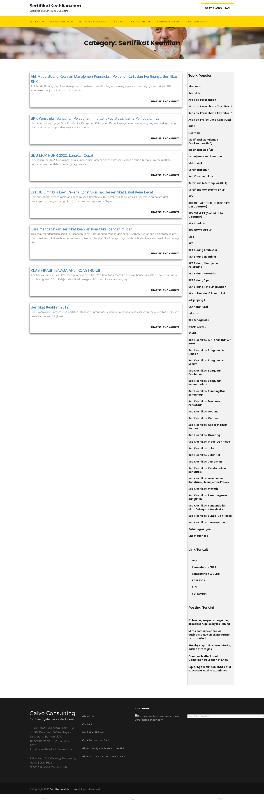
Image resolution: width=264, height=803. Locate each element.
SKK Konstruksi (60, 21)
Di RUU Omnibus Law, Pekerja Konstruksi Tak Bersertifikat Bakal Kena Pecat (92, 192)
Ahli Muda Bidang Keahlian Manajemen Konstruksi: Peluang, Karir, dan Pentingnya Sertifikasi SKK (104, 79)
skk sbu (193, 313)
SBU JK (118, 21)
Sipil (191, 237)
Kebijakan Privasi (93, 732)
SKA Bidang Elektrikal (202, 256)
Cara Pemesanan (197, 21)
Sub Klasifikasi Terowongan (206, 522)
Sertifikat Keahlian (200, 176)
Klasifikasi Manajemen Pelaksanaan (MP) (203, 141)
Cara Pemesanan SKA (95, 740)
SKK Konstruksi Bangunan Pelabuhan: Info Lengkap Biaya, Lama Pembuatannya (95, 118)
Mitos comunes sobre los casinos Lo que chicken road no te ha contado (209, 634)
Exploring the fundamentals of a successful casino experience (209, 668)
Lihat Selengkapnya (164, 101)
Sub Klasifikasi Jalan (201, 448)
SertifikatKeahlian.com (55, 6)
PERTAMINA (199, 594)
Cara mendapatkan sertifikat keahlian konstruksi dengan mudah (81, 229)
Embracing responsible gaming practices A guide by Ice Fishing (209, 622)
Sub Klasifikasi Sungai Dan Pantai (210, 516)
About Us (88, 716)
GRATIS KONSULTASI (217, 8)
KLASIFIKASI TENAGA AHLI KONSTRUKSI (65, 270)
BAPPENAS (198, 580)
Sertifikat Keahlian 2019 (49, 307)
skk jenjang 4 (196, 300)
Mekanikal (195, 163)
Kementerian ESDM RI (206, 574)
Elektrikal (194, 133)
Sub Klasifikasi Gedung (203, 411)
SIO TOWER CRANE (200, 230)
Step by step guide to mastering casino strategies (209, 647)
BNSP (191, 126)
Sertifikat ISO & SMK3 (92, 21)
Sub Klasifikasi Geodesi (203, 418)
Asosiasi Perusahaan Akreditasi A (210, 106)
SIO (190, 196)
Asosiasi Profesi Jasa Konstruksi (209, 120)
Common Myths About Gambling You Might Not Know (208, 658)
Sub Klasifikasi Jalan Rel (204, 455)
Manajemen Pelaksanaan (205, 156)
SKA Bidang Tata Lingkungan (207, 287)
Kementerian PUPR (204, 567)
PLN (194, 587)
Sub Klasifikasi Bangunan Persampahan (204, 382)
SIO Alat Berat (140, 21)
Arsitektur (195, 93)
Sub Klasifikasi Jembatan (205, 461)
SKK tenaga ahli (198, 320)
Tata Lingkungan (199, 529)
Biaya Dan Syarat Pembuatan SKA (103, 756)
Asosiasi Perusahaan (202, 100)
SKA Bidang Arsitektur (202, 250)
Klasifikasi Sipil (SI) (200, 150)
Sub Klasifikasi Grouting (204, 435)
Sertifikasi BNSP (168, 21)
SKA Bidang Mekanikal (202, 273)
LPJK (195, 560)
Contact (87, 724)
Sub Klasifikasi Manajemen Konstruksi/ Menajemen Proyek (208, 480)
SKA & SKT (35, 21)
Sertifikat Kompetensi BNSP (206, 190)
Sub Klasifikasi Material (203, 489)
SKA (190, 243)
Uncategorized (198, 536)
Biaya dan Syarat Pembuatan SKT (103, 748)
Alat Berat (195, 86)
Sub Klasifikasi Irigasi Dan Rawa (209, 441)
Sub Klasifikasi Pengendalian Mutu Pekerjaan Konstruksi (207, 507)
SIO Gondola (196, 223)
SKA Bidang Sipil (198, 280)
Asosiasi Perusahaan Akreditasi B (210, 113)
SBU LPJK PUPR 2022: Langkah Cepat (62, 155)
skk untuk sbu (197, 326)
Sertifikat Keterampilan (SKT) (207, 183)
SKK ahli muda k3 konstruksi (206, 293)
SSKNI (192, 333)
